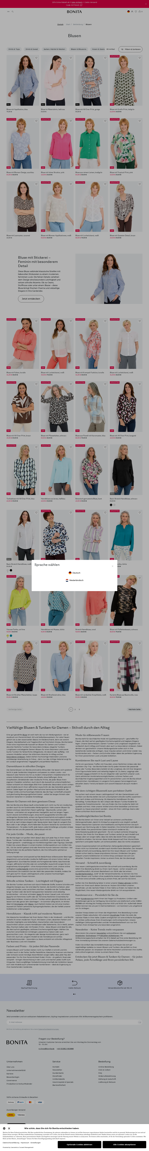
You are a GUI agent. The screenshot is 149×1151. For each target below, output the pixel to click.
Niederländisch (76, 580)
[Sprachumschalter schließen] (112, 566)
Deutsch (76, 573)
